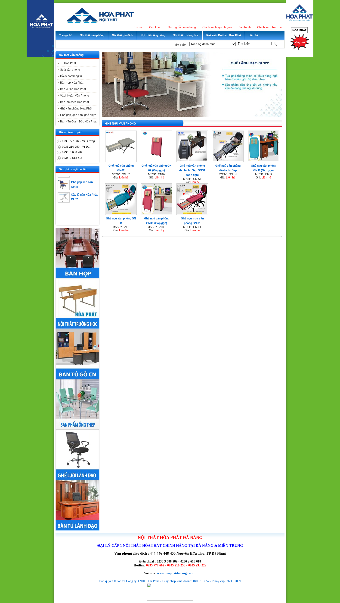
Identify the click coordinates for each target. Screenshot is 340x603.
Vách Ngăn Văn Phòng (74, 95)
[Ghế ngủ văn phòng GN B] (121, 213)
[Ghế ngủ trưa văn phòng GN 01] (192, 213)
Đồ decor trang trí (71, 76)
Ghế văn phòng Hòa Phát (76, 108)
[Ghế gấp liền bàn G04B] (63, 183)
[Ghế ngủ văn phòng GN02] (121, 160)
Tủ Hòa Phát (68, 63)
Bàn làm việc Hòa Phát (74, 102)
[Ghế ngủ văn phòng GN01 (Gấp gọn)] (157, 213)
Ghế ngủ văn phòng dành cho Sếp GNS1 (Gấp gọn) (192, 170)
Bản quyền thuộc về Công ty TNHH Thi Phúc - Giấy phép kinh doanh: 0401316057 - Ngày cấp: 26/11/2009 (170, 581)
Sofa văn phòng (70, 69)
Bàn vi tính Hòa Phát (73, 89)
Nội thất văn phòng (71, 55)
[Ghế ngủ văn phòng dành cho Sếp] (228, 160)
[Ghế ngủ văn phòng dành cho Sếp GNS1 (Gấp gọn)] (192, 160)
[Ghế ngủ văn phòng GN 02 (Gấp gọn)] (157, 160)
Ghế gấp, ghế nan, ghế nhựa (78, 115)
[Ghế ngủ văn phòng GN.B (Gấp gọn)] (263, 160)
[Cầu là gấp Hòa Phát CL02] (63, 196)
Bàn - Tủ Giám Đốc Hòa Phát (78, 121)
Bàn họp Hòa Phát (71, 82)
